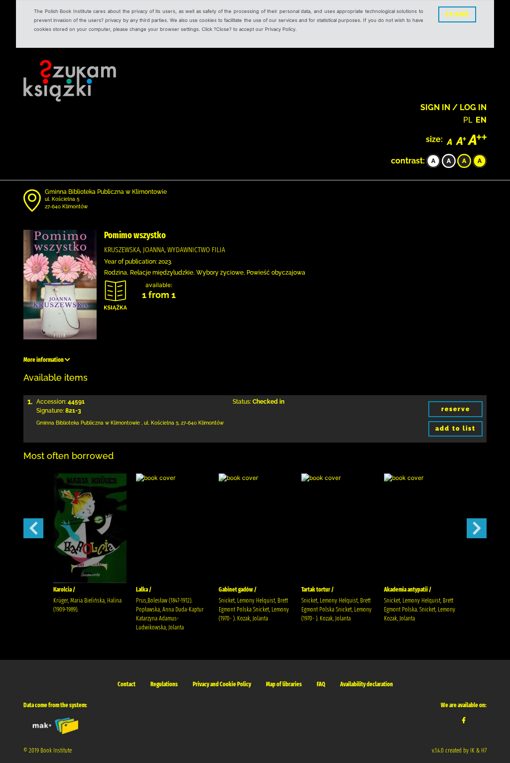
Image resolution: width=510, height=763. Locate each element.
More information (44, 359)
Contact (126, 684)
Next (477, 528)
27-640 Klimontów (66, 206)
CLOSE (457, 14)
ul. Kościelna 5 (62, 199)
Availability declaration (366, 684)
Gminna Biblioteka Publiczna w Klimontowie (106, 191)
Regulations (164, 684)
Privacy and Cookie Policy (222, 684)
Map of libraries (284, 684)
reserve (455, 409)
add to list (455, 428)
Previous (33, 528)
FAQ (321, 684)
